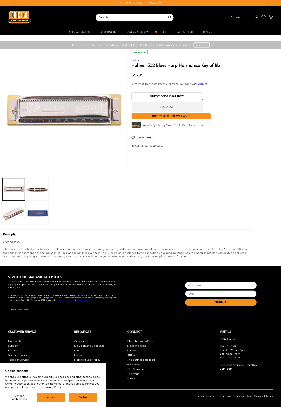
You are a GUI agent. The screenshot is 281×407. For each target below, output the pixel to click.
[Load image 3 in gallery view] (37, 189)
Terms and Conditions (66, 300)
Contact (236, 17)
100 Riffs (132, 355)
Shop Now (201, 45)
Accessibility (82, 341)
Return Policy (225, 395)
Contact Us (15, 341)
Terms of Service (18, 359)
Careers (132, 350)
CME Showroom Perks (140, 341)
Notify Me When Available (171, 116)
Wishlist (132, 378)
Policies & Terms (263, 395)
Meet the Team (137, 345)
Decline (83, 397)
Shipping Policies (18, 355)
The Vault (133, 374)
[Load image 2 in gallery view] (13, 213)
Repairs (13, 350)
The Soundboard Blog (141, 359)
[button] (127, 235)
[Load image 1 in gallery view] (13, 189)
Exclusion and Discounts (89, 345)
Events (78, 350)
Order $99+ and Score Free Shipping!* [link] (140, 3)
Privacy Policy (53, 387)
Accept (51, 397)
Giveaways (134, 364)
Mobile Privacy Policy (87, 359)
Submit (221, 302)
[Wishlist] (263, 17)
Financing (80, 355)
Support (13, 345)
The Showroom (136, 369)
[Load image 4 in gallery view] (37, 213)
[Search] (170, 17)
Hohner (136, 60)
